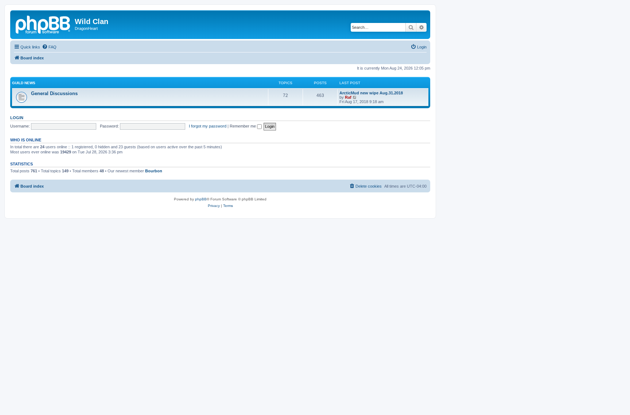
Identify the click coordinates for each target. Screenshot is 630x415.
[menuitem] (49, 47)
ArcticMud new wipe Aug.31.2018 (371, 93)
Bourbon (153, 171)
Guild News (23, 83)
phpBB (201, 199)
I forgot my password (207, 126)
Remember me (243, 126)
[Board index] (43, 23)
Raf (348, 97)
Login (16, 118)
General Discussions (54, 93)
